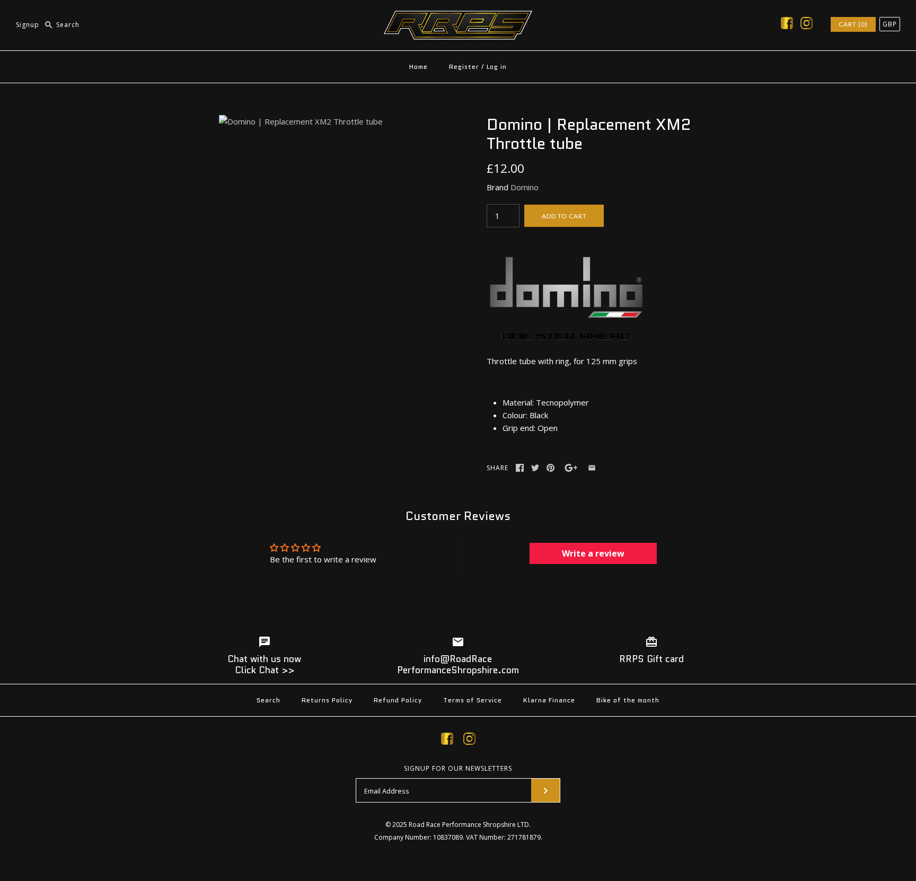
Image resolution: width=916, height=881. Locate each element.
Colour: (515, 415)
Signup (27, 24)
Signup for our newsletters (458, 768)
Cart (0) (853, 24)
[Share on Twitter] (535, 468)
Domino (524, 187)
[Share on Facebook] (520, 468)
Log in (497, 66)
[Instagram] (806, 25)
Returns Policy (327, 699)
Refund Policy (398, 699)
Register (464, 66)
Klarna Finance (549, 699)
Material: (518, 402)
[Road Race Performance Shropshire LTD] (458, 17)
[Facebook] (787, 25)
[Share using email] (592, 468)
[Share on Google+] (571, 468)
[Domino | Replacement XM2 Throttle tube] (301, 121)
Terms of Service (472, 699)
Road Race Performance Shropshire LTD (469, 824)
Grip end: (519, 427)
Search (268, 699)
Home (418, 66)
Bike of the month (627, 699)
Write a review (593, 553)
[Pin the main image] (550, 468)
